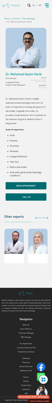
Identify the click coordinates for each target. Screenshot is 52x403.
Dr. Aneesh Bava (14, 256)
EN (33, 5)
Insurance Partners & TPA (26, 348)
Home (7, 18)
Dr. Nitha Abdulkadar (38, 256)
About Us (26, 325)
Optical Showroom (26, 366)
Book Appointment (26, 185)
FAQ (26, 393)
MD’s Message (26, 337)
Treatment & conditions (26, 352)
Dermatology (29, 18)
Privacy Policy (26, 385)
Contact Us (26, 389)
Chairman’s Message (26, 333)
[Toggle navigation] (46, 5)
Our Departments (26, 344)
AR (40, 5)
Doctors (16, 18)
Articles (26, 381)
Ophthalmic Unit (26, 371)
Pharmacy (26, 362)
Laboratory (26, 358)
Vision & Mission (26, 329)
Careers (26, 377)
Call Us (27, 197)
